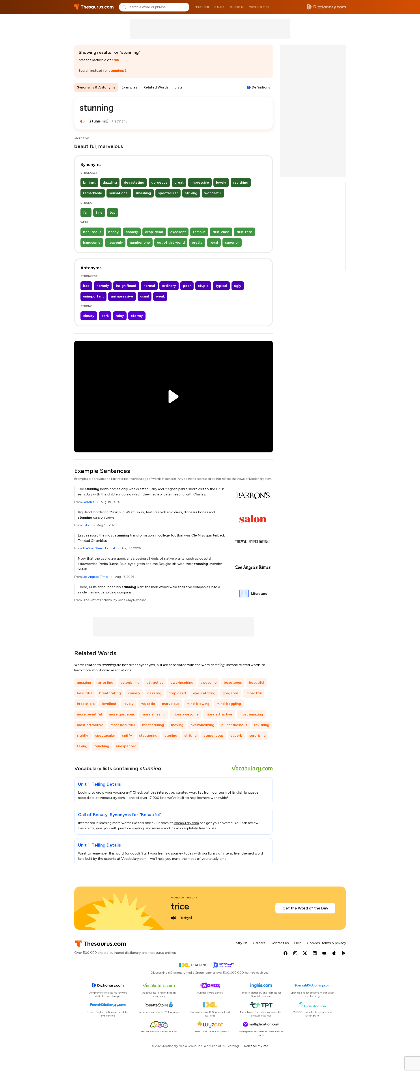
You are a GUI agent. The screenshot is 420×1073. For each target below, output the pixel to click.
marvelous (170, 704)
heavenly (115, 242)
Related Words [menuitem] (156, 87)
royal (214, 242)
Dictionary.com (326, 7)
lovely (221, 182)
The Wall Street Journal (98, 548)
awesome (208, 682)
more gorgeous (122, 714)
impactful (254, 693)
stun (115, 60)
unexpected (126, 746)
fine (99, 212)
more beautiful (89, 714)
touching (101, 746)
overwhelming (202, 725)
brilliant (89, 182)
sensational (118, 193)
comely (132, 232)
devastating (134, 182)
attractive (155, 682)
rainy (120, 316)
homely (103, 286)
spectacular (168, 193)
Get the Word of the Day (305, 908)
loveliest (109, 704)
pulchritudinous (234, 725)
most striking (153, 725)
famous (199, 232)
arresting (105, 682)
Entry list (240, 943)
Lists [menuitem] (179, 87)
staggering (148, 735)
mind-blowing (198, 704)
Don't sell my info (256, 1046)
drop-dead (154, 232)
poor (187, 286)
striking (191, 193)
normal (149, 286)
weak (160, 296)
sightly (82, 735)
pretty (197, 242)
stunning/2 (118, 70)
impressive (200, 182)
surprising (257, 735)
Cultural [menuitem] (237, 7)
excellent (178, 232)
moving (177, 725)
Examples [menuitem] (129, 87)
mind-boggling (229, 704)
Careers (259, 943)
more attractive (219, 714)
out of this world (171, 242)
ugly (237, 286)
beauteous (92, 232)
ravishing (240, 182)
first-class (221, 232)
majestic (148, 704)
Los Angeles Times (95, 577)
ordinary (169, 286)
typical (221, 286)
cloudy (88, 316)
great (179, 182)
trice (180, 906)
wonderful (213, 193)
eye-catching (204, 693)
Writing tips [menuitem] (259, 7)
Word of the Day (184, 897)
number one (140, 242)
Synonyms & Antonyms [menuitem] (96, 87)
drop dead (177, 693)
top (113, 212)
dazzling (110, 182)
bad (86, 286)
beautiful (256, 682)
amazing (84, 682)
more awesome (186, 714)
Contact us (280, 943)
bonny (113, 232)
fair (86, 212)
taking (82, 746)
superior (232, 242)
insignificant (126, 286)
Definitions (261, 87)
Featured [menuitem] (202, 7)
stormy (137, 316)
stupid (203, 286)
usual (144, 296)
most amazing (251, 714)
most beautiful (122, 725)
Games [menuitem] (219, 7)
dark (105, 316)
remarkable (92, 193)
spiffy (127, 735)
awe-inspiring (182, 682)
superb (236, 735)
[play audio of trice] (173, 918)
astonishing (130, 682)
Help (298, 943)
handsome (92, 242)
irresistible (86, 704)
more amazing (154, 714)
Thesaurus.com (94, 7)
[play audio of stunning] (82, 121)
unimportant (93, 296)
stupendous (214, 735)
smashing (143, 193)
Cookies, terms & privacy (326, 943)
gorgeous (159, 182)
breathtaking (110, 693)
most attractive (90, 725)
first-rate (244, 232)
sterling (170, 735)
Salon (86, 525)
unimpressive (122, 296)
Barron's (88, 502)
